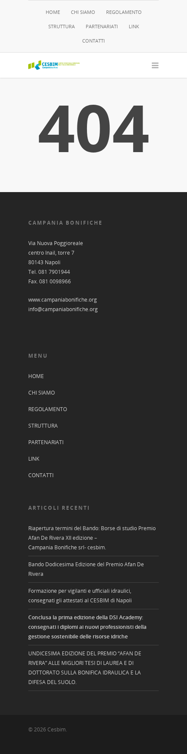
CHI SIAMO (83, 12)
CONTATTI (93, 40)
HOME (53, 12)
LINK (134, 26)
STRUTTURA (61, 26)
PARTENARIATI (102, 26)
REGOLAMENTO (124, 12)
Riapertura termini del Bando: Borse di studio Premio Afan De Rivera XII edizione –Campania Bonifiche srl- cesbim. (92, 538)
